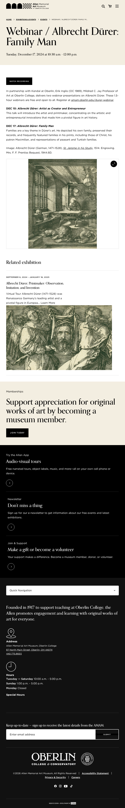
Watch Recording (19, 81)
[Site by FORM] (62, 803)
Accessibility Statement (95, 773)
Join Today (17, 432)
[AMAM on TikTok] (71, 786)
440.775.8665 (14, 653)
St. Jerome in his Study (78, 148)
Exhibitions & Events (26, 19)
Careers (75, 777)
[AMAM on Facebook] (55, 786)
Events (43, 19)
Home (9, 19)
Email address (16, 732)
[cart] (109, 6)
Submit (107, 734)
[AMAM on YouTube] (66, 786)
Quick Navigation (16, 588)
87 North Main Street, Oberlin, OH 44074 (29, 650)
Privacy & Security (55, 777)
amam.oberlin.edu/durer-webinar (92, 100)
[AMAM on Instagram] (60, 786)
